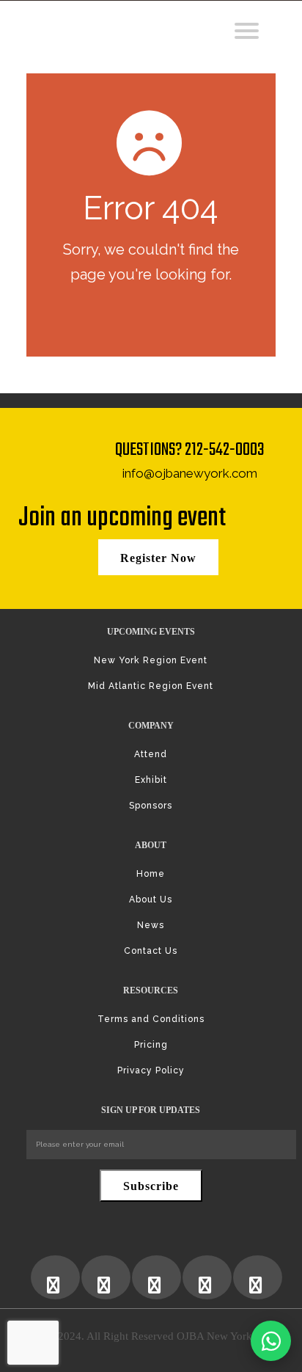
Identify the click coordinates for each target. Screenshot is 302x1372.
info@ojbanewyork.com (189, 473)
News (150, 925)
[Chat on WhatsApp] (271, 1341)
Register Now (158, 558)
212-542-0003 (225, 450)
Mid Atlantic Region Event (150, 686)
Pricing (151, 1045)
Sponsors (150, 805)
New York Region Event (150, 660)
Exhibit (151, 780)
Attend (150, 754)
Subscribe (151, 1186)
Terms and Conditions (151, 1019)
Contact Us (150, 951)
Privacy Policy (151, 1070)
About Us (150, 899)
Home (150, 874)
